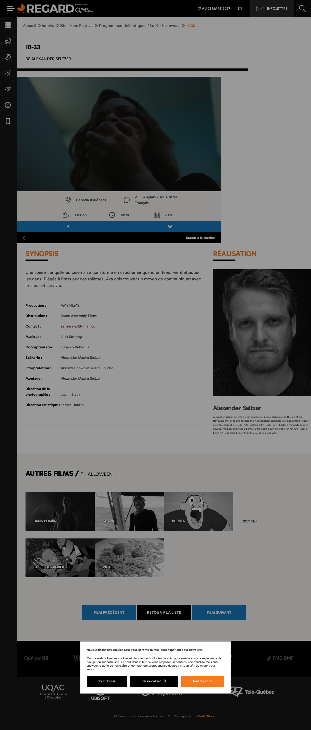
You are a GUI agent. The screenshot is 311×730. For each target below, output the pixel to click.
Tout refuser (106, 681)
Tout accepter (203, 681)
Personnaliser (151, 681)
